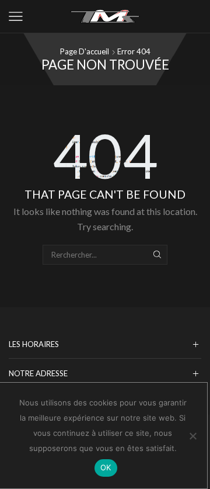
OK (105, 467)
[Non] (192, 436)
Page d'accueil (84, 51)
